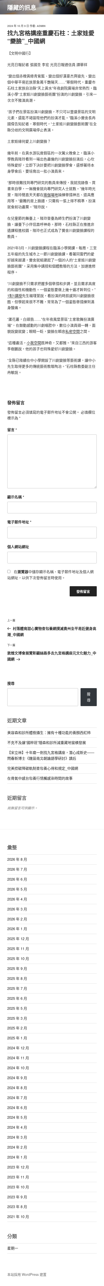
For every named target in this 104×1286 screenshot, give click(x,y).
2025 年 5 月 (17, 1008)
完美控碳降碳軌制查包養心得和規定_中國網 (42, 768)
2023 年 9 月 (17, 1196)
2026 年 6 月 (17, 879)
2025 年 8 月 (17, 978)
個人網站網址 (18, 546)
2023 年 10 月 (18, 1186)
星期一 (12, 1248)
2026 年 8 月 (17, 859)
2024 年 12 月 (18, 1047)
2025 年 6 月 (17, 998)
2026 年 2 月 (17, 918)
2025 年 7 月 (17, 988)
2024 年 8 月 (17, 1087)
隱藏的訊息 (21, 7)
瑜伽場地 (51, 194)
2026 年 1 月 (17, 928)
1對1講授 (14, 295)
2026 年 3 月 (17, 908)
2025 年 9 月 (17, 968)
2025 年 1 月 (17, 1037)
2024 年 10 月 (18, 1067)
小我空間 (34, 342)
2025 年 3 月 (17, 1018)
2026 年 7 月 (17, 869)
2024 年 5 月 (17, 1117)
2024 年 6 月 (17, 1107)
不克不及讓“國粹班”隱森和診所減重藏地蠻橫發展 (46, 742)
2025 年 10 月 (18, 958)
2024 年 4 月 (17, 1127)
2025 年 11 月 (18, 948)
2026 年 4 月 (17, 899)
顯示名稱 (15, 497)
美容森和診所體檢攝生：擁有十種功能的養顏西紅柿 (49, 732)
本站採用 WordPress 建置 (26, 1274)
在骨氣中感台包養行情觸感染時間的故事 (40, 778)
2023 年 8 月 (17, 1206)
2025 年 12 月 (18, 938)
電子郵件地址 (19, 522)
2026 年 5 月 (17, 889)
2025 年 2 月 (17, 1027)
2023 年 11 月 (18, 1176)
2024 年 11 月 (18, 1057)
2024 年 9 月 (17, 1077)
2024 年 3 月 (17, 1137)
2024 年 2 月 (17, 1147)
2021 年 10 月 (18, 1216)
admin (41, 26)
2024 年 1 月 (17, 1157)
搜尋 (11, 683)
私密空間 (72, 331)
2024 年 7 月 (17, 1097)
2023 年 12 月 (18, 1166)
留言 (12, 429)
